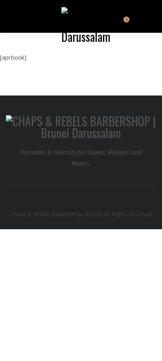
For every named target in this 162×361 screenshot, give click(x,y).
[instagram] (88, 199)
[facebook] (74, 199)
